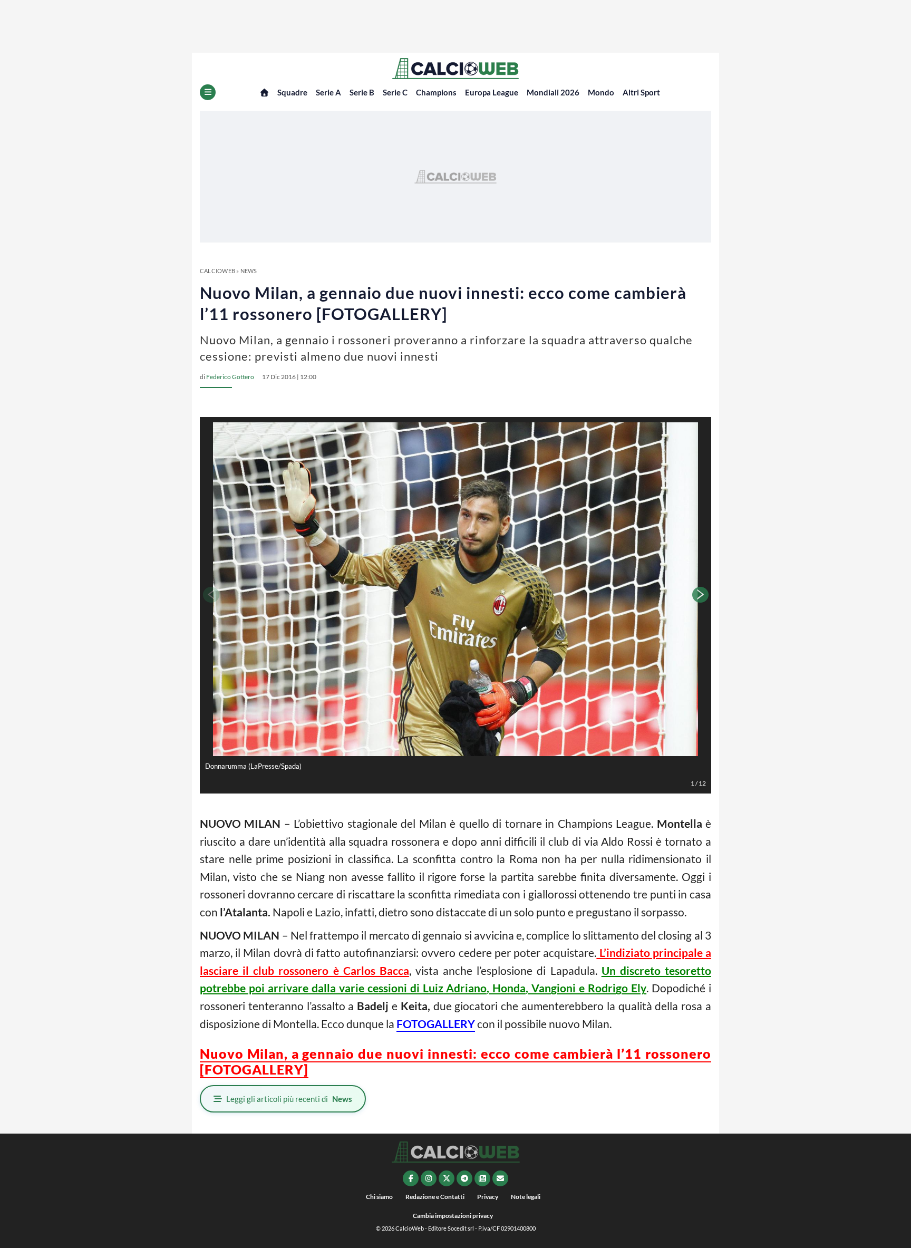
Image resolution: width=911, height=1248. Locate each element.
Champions (436, 92)
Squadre (292, 92)
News (248, 270)
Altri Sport (641, 92)
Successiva (700, 594)
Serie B (362, 92)
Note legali (525, 1197)
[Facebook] (411, 1178)
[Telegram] (464, 1178)
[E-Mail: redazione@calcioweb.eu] (500, 1178)
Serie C (395, 92)
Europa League (491, 92)
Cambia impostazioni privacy (453, 1216)
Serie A (328, 92)
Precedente (210, 594)
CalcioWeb (217, 270)
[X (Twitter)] (446, 1178)
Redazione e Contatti (434, 1197)
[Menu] (208, 92)
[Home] (264, 92)
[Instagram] (429, 1178)
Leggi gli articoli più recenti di (289, 1099)
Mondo (601, 92)
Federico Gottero (230, 377)
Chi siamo (379, 1197)
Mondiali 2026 (553, 92)
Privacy (487, 1197)
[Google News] (482, 1178)
